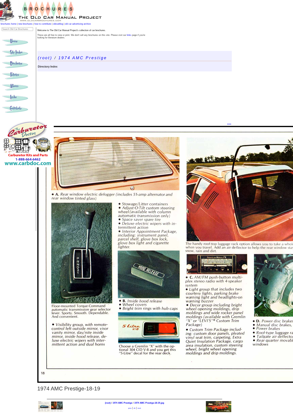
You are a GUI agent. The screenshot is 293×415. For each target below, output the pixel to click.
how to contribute (42, 24)
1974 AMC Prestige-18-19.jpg (149, 403)
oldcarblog (58, 24)
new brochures (25, 24)
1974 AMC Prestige (82, 57)
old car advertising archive (78, 24)
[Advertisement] (134, 97)
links (129, 35)
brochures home (8, 24)
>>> (229, 124)
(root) (45, 57)
